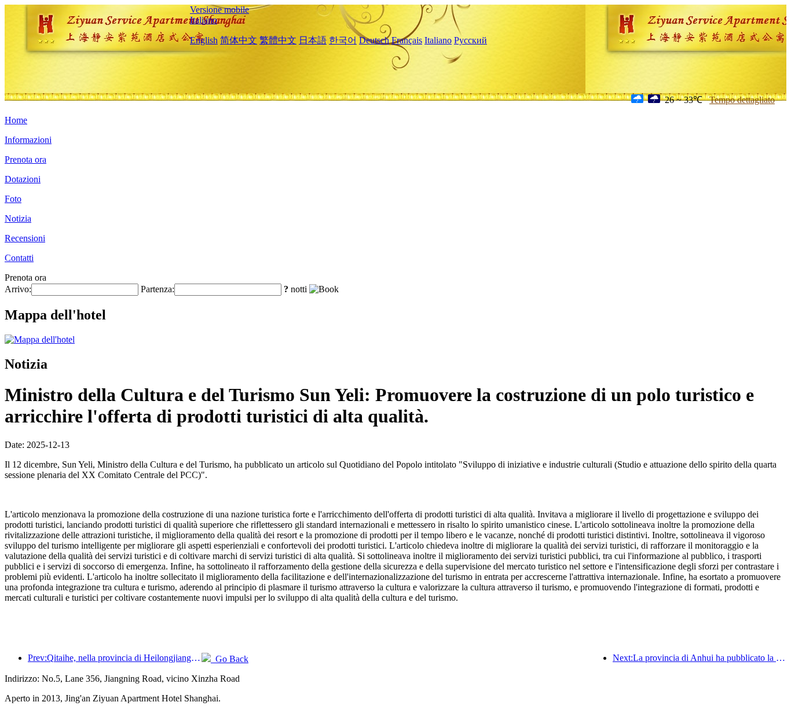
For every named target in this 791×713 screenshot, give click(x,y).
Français (406, 40)
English (204, 40)
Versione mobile (219, 9)
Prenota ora (25, 159)
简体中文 (238, 40)
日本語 (313, 40)
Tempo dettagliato (742, 100)
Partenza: (157, 289)
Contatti (19, 258)
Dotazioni (23, 179)
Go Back (229, 659)
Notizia (18, 218)
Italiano (203, 20)
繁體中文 (277, 40)
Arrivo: (18, 289)
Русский (470, 40)
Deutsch (374, 40)
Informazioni (28, 140)
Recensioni (25, 238)
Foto (13, 199)
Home (16, 120)
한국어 (343, 40)
